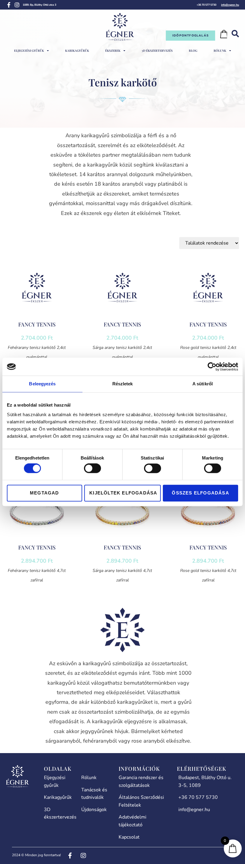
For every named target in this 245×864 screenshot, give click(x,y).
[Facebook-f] (8, 4)
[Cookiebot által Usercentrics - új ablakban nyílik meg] (212, 366)
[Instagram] (17, 4)
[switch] (92, 468)
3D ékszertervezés (157, 50)
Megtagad (44, 492)
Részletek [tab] (122, 383)
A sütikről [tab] (202, 383)
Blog (193, 50)
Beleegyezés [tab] (42, 383)
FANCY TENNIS (37, 324)
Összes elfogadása (200, 492)
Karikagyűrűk (77, 50)
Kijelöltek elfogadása (123, 492)
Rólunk (220, 50)
